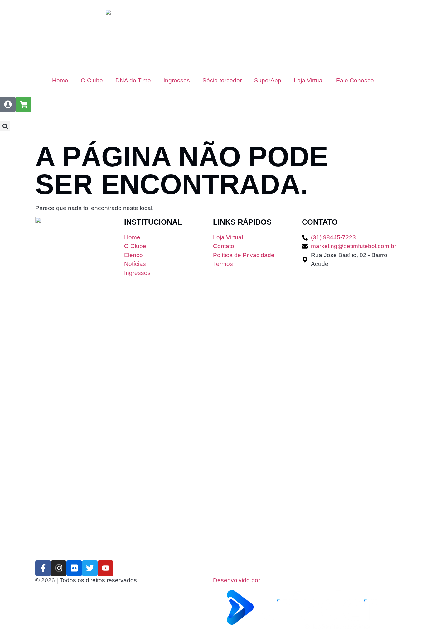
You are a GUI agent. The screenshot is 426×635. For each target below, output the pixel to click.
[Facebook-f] (43, 568)
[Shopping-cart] (23, 104)
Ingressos (176, 80)
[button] (5, 126)
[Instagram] (58, 568)
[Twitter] (90, 568)
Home (60, 80)
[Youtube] (105, 568)
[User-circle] (8, 104)
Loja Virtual (309, 80)
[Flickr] (74, 568)
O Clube (92, 80)
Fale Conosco (355, 80)
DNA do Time (133, 80)
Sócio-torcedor (222, 80)
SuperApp (267, 80)
